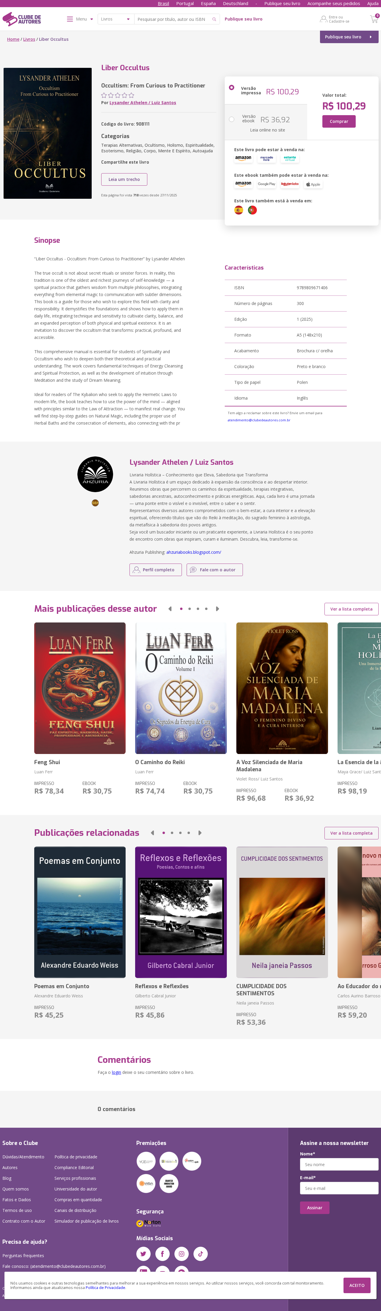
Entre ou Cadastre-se (339, 19)
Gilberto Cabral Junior (155, 996)
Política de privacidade (75, 1157)
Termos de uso (17, 1210)
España (208, 3)
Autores (10, 1167)
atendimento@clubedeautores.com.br (259, 420)
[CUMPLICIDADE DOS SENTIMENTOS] (282, 912)
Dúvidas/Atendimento (23, 1157)
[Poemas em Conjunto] (80, 912)
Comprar (339, 121)
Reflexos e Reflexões (162, 986)
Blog (6, 1178)
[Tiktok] (200, 1254)
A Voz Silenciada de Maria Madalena (269, 766)
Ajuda (373, 3)
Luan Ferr (43, 772)
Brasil (163, 3)
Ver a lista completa (351, 609)
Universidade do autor (75, 1189)
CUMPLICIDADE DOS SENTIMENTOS (261, 990)
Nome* (307, 1154)
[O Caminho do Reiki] (181, 688)
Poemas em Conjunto (61, 986)
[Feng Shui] (80, 688)
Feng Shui (47, 762)
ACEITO (357, 1285)
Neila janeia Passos (255, 1003)
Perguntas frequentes (23, 1255)
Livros (29, 39)
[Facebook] (162, 1254)
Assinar (314, 1207)
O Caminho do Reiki (160, 762)
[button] (170, 609)
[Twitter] (143, 1254)
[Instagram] (181, 1254)
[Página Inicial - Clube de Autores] (21, 20)
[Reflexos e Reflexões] (181, 912)
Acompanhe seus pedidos (333, 3)
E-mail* (308, 1177)
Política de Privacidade (105, 1287)
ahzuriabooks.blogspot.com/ (193, 552)
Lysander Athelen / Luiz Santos (143, 102)
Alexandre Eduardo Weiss (58, 996)
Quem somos (15, 1189)
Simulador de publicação (86, 1221)
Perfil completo (158, 569)
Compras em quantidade (78, 1199)
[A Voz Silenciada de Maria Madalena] (282, 688)
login (116, 1072)
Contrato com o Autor (23, 1221)
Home (13, 39)
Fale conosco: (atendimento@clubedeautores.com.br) (54, 1266)
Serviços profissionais (75, 1178)
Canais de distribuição (75, 1210)
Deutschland (235, 3)
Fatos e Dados (16, 1199)
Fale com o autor (217, 569)
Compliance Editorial (74, 1167)
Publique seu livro (282, 3)
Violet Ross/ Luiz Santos (259, 779)
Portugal (185, 3)
